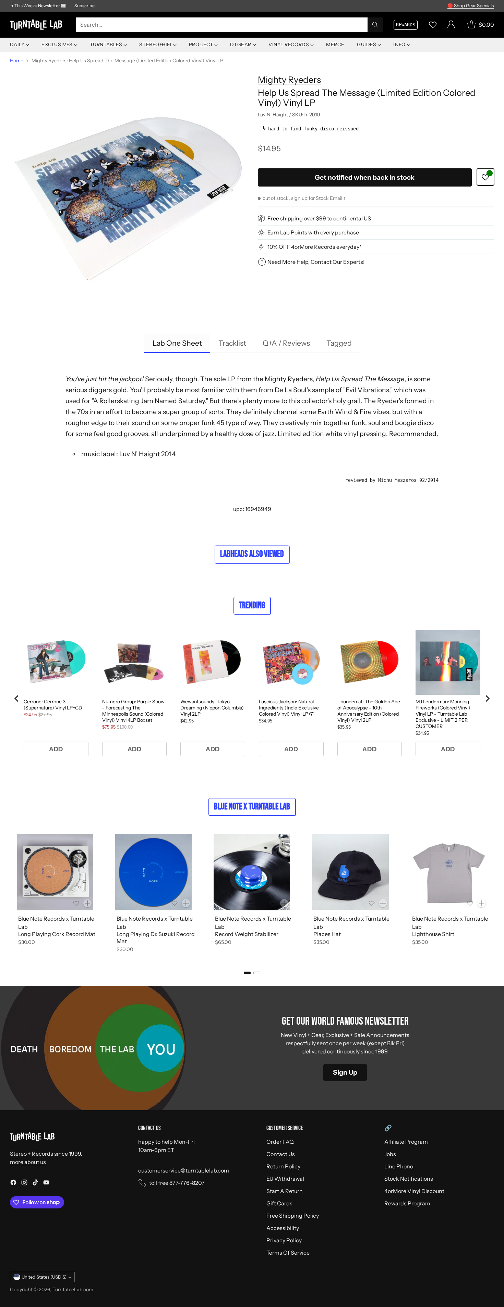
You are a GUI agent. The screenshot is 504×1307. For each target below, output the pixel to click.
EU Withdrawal (285, 1178)
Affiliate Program (406, 1141)
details (485, 5)
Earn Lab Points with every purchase (313, 232)
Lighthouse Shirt (433, 934)
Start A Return (284, 1191)
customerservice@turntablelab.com (183, 1170)
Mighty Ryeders (289, 79)
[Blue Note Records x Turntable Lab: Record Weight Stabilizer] (252, 872)
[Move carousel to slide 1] (247, 973)
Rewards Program (407, 1203)
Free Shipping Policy (292, 1215)
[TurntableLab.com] (37, 25)
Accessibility (282, 1228)
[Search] (375, 24)
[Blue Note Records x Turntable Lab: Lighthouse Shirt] (449, 872)
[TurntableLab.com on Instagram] (24, 1183)
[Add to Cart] (87, 903)
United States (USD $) (44, 1277)
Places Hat (327, 934)
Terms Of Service (288, 1252)
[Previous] (12, 894)
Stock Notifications (408, 1178)
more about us (28, 1161)
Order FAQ (280, 1141)
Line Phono (398, 1166)
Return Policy (283, 1166)
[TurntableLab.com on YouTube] (46, 1183)
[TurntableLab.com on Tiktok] (35, 1183)
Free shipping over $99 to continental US (319, 218)
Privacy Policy (284, 1240)
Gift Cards (279, 1203)
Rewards (405, 24)
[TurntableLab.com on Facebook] (13, 1183)
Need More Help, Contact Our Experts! (315, 261)
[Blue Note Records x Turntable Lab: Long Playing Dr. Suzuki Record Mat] (153, 872)
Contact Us (280, 1154)
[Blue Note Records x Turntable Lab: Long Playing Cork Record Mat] (55, 872)
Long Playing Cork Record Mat (56, 934)
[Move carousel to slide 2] (256, 973)
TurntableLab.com (72, 1289)
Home (16, 60)
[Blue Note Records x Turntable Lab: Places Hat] (350, 872)
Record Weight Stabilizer (246, 934)
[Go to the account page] (451, 24)
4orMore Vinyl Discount (414, 1191)
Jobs (390, 1154)
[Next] (492, 894)
